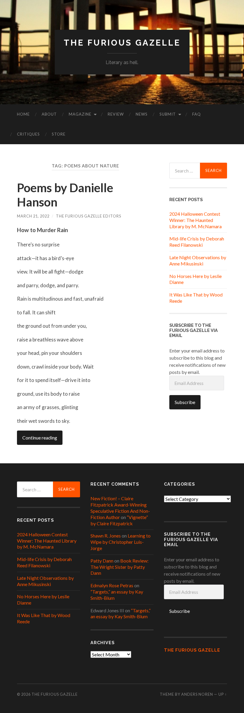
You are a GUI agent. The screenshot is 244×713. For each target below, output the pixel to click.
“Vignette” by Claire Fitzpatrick (119, 520)
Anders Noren (197, 694)
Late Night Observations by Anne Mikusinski (197, 260)
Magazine (80, 114)
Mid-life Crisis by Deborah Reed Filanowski (196, 242)
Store (58, 134)
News (142, 114)
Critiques (28, 134)
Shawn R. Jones (105, 535)
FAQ (196, 114)
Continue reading (39, 437)
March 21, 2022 (33, 216)
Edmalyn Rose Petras (111, 585)
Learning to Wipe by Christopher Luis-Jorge (120, 542)
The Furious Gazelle (122, 43)
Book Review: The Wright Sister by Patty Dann (119, 567)
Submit (167, 114)
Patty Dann (101, 560)
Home (23, 114)
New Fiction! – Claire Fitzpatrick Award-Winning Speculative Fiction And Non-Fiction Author (120, 507)
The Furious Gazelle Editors (88, 216)
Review (116, 114)
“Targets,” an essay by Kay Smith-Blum (120, 613)
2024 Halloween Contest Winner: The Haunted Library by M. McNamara (195, 220)
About (49, 114)
